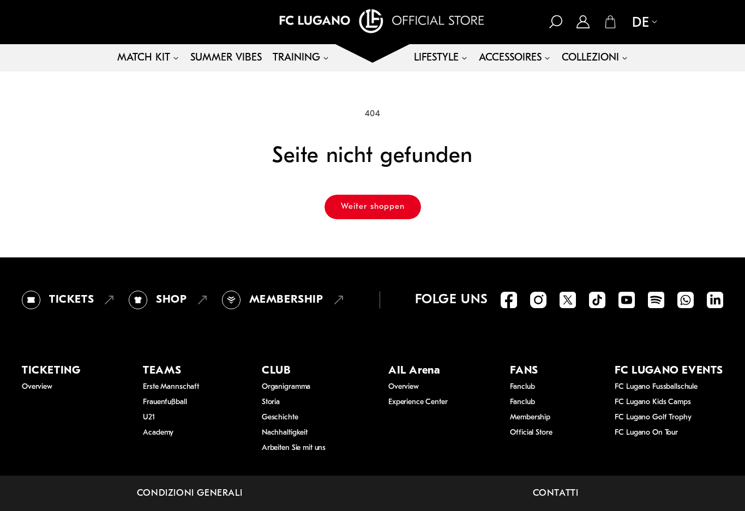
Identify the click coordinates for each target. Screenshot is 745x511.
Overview (37, 387)
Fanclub (522, 387)
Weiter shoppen (373, 207)
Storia (271, 402)
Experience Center (418, 402)
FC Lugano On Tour (646, 433)
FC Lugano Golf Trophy (653, 417)
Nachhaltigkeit (285, 433)
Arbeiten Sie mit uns (294, 448)
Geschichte (280, 417)
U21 (149, 417)
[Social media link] (509, 300)
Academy (158, 433)
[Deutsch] (640, 23)
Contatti (556, 493)
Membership (530, 417)
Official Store (531, 433)
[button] (555, 22)
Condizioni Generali (189, 493)
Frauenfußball (165, 402)
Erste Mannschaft (171, 387)
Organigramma (286, 387)
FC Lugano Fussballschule (656, 387)
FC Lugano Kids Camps (652, 402)
